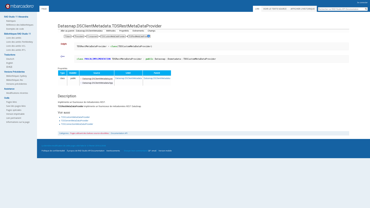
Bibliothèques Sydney (16, 76)
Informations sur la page (18, 122)
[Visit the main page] (19, 6)
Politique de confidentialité (53, 150)
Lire (257, 8)
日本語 (9, 66)
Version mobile (165, 150)
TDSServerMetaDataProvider (74, 120)
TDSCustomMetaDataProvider (75, 117)
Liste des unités (13, 37)
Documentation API (119, 133)
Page (44, 8)
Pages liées (11, 102)
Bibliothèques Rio (14, 80)
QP (149, 150)
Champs (151, 30)
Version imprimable (15, 114)
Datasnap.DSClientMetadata (128, 78)
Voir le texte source (274, 8)
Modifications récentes (17, 93)
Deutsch (10, 58)
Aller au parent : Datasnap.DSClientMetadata (81, 30)
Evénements (138, 30)
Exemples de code (15, 28)
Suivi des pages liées (16, 106)
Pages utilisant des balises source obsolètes (89, 133)
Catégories (64, 133)
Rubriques (11, 20)
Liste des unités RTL (16, 50)
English (9, 63)
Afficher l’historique (303, 8)
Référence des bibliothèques (19, 24)
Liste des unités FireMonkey (19, 41)
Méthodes (111, 30)
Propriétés (124, 30)
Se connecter (362, 2)
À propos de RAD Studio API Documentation (85, 150)
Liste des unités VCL (16, 45)
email (154, 150)
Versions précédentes (16, 83)
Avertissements (113, 150)
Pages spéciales (13, 110)
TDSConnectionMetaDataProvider (77, 124)
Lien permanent (13, 118)
